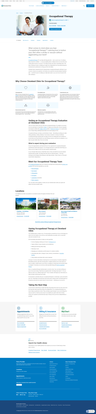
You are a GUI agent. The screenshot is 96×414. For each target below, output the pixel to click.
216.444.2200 (26, 216)
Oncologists (33, 175)
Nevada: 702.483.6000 (61, 25)
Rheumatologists (34, 168)
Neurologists (34, 170)
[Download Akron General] (48, 204)
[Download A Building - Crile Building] (26, 204)
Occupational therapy (32, 60)
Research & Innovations (69, 372)
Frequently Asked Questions (44, 326)
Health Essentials (36, 394)
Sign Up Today (19, 384)
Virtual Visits (52, 381)
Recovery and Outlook (52, 350)
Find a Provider (31, 5)
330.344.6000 (48, 216)
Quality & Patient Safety (69, 369)
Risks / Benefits (44, 350)
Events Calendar (52, 367)
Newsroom (41, 394)
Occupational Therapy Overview (34, 350)
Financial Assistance (43, 324)
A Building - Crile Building (22, 211)
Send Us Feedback (19, 405)
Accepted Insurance (53, 365)
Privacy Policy (60, 405)
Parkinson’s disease (55, 128)
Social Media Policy (37, 405)
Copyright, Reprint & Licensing (45, 405)
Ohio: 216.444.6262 (52, 25)
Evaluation (32, 40)
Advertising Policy (31, 405)
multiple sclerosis (43, 128)
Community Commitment (69, 374)
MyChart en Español (65, 326)
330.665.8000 (70, 217)
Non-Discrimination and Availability (21, 406)
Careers (66, 376)
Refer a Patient (52, 376)
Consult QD (30, 394)
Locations (51, 40)
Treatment (38, 40)
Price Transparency (53, 374)
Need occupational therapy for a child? (60, 20)
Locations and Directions (40, 5)
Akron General (42, 211)
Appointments (90, 5)
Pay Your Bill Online (42, 328)
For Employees (67, 378)
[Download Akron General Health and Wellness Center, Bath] (70, 204)
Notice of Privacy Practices (66, 405)
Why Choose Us (25, 40)
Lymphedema (34, 177)
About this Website (25, 405)
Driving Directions (20, 216)
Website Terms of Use (54, 405)
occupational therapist (34, 164)
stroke (45, 127)
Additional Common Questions (34, 352)
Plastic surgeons (34, 180)
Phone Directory (52, 378)
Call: (18, 410)
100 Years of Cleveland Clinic (70, 363)
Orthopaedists (34, 173)
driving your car (52, 241)
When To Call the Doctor (61, 350)
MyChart (36, 396)
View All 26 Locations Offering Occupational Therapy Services (48, 221)
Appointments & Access (54, 363)
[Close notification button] (53, 3)
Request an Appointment (55, 29)
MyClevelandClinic (31, 396)
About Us (66, 365)
